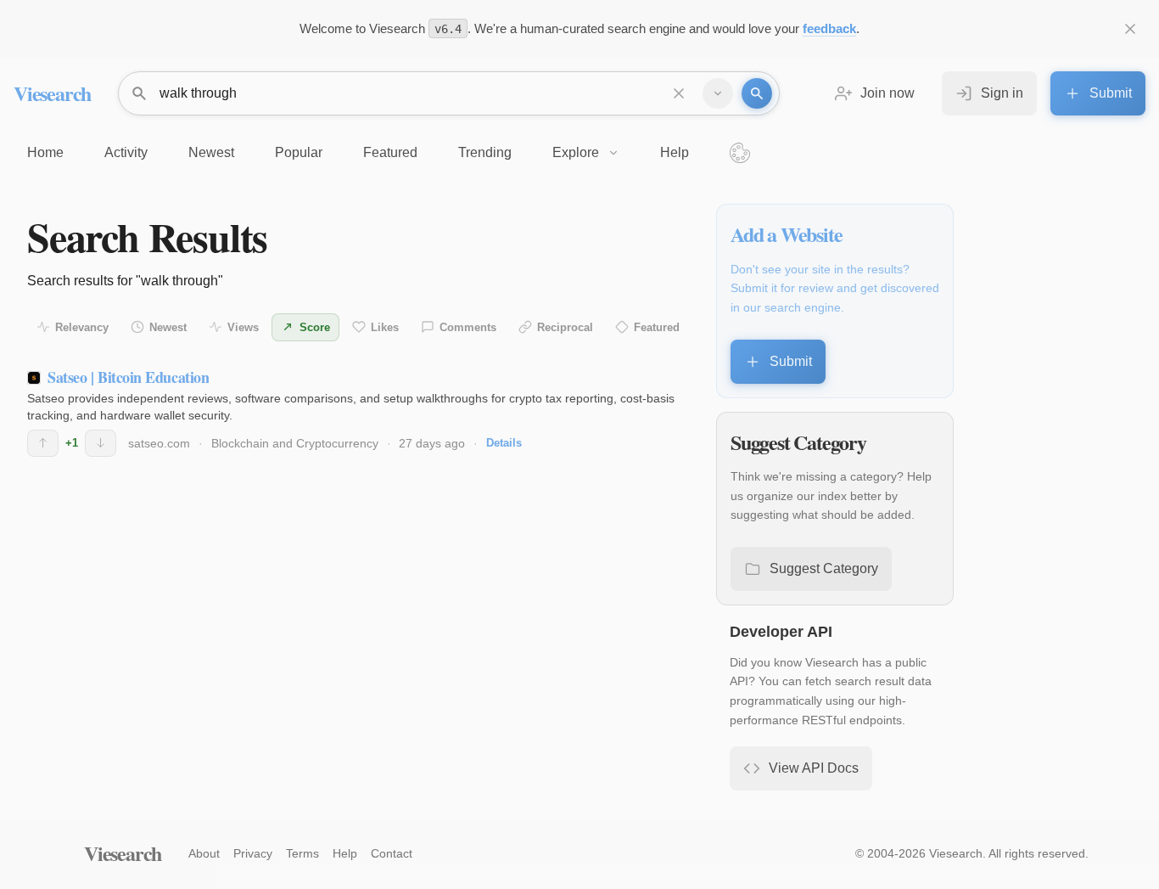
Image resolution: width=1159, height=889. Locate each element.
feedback (829, 28)
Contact (391, 853)
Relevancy (82, 327)
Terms (302, 853)
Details (504, 442)
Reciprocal (565, 327)
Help (345, 853)
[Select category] (718, 93)
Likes (385, 327)
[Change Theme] (740, 153)
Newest (168, 327)
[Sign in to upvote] (43, 443)
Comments (468, 327)
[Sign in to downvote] (100, 443)
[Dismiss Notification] (1130, 29)
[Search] (757, 93)
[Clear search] (678, 93)
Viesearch (52, 93)
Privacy (252, 853)
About (204, 853)
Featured (657, 327)
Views (243, 327)
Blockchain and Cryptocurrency (294, 443)
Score (315, 327)
